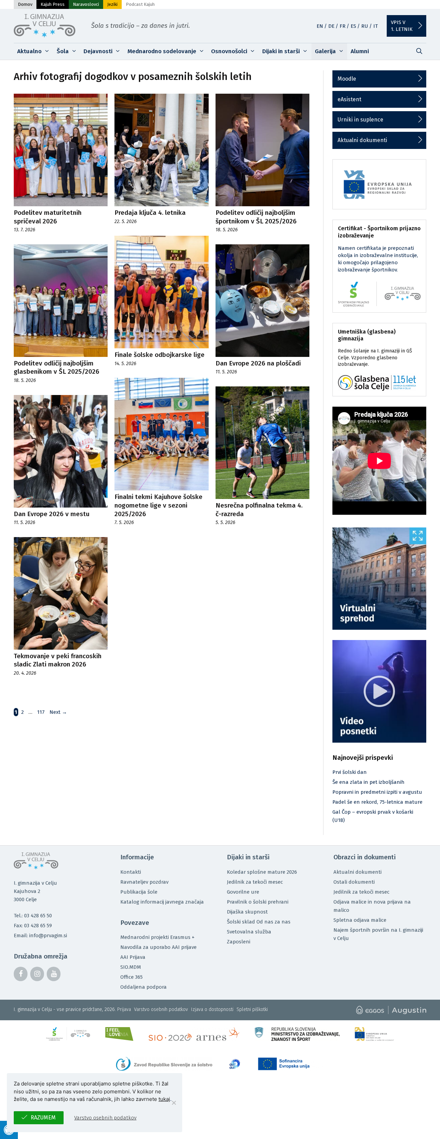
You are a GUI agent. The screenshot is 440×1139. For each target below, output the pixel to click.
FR (342, 26)
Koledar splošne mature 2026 (262, 872)
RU (364, 26)
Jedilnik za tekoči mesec (255, 882)
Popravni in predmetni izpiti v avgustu (377, 792)
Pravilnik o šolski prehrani (257, 902)
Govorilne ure (243, 892)
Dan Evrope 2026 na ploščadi (258, 363)
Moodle (347, 78)
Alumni (360, 51)
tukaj (164, 1099)
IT (375, 26)
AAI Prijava (132, 957)
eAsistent (349, 99)
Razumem (43, 1117)
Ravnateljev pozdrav (144, 882)
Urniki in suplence (360, 119)
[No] (173, 1102)
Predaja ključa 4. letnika (150, 213)
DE (331, 26)
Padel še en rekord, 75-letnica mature (377, 802)
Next (58, 712)
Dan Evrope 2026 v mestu (51, 514)
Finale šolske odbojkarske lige (159, 355)
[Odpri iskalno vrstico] (419, 51)
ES (353, 26)
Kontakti (130, 872)
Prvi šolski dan (349, 772)
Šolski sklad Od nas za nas (258, 922)
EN (320, 26)
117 (41, 712)
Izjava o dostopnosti (212, 1009)
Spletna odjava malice (359, 920)
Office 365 (131, 977)
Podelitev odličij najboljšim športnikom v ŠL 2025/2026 (256, 217)
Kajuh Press (53, 4)
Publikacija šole (138, 892)
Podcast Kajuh (140, 4)
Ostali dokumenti (354, 882)
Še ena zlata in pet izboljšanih (368, 782)
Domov (25, 4)
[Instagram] (37, 974)
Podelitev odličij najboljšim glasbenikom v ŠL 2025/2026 (56, 367)
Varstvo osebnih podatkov (161, 1009)
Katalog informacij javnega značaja (162, 902)
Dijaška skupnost (247, 912)
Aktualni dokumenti (362, 140)
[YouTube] (53, 974)
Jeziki (112, 4)
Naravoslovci (86, 4)
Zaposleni (238, 942)
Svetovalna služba (249, 932)
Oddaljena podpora (143, 987)
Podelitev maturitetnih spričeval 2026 (47, 217)
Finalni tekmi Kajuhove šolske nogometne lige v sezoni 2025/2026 (158, 505)
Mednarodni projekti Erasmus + (157, 937)
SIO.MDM (130, 967)
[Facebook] (21, 974)
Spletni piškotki (252, 1009)
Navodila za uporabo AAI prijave (158, 947)
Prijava (124, 1009)
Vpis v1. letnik (401, 25)
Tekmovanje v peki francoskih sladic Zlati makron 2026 (57, 660)
